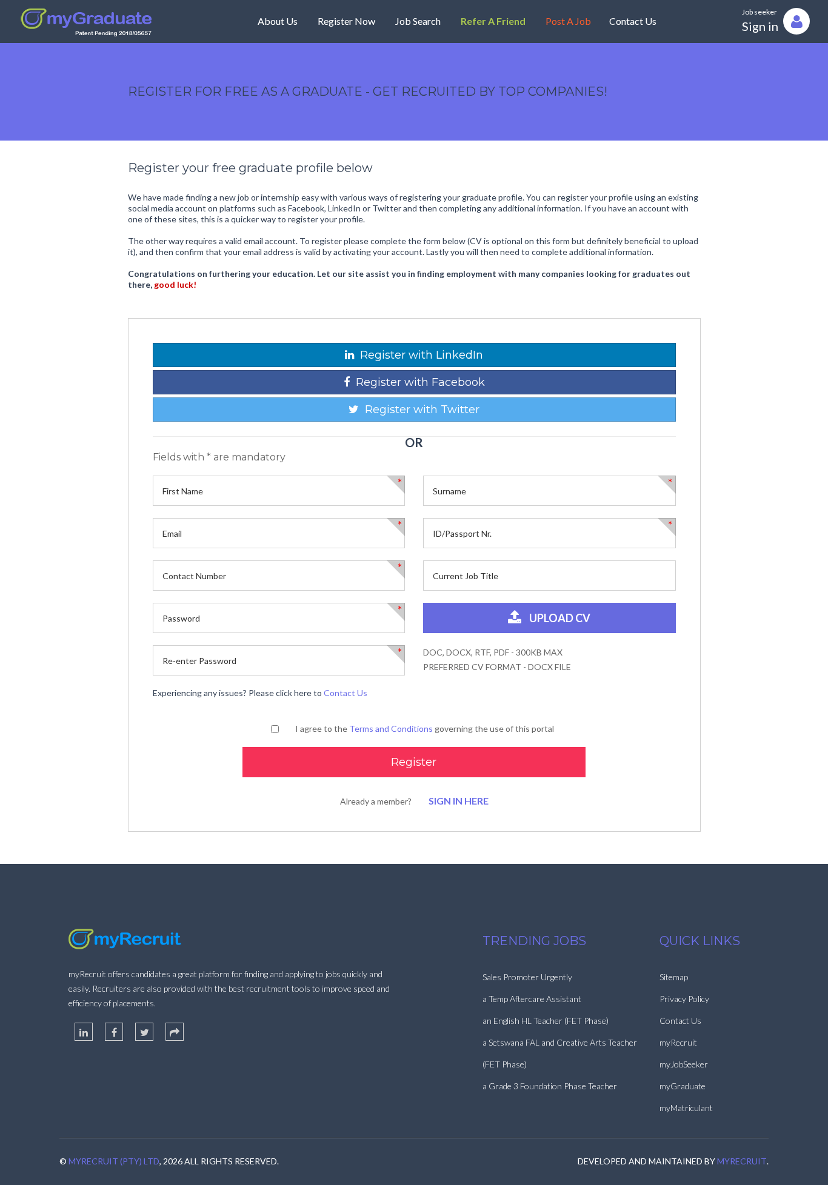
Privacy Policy (684, 999)
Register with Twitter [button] (419, 409)
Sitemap (673, 977)
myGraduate (682, 1086)
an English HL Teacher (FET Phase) (545, 1020)
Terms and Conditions (391, 728)
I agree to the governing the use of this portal (424, 728)
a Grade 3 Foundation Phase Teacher (549, 1086)
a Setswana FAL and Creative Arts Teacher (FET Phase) (559, 1053)
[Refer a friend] (174, 1032)
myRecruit (678, 1042)
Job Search (418, 21)
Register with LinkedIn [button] (418, 355)
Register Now (346, 21)
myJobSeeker (683, 1064)
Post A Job (568, 21)
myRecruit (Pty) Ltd (113, 1161)
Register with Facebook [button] (417, 382)
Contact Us (632, 21)
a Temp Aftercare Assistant (531, 999)
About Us (278, 21)
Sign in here (459, 800)
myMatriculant (686, 1108)
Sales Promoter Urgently (527, 977)
